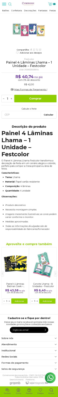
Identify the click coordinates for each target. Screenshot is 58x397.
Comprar (35, 98)
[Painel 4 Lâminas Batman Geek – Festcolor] (15, 276)
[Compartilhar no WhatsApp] (34, 50)
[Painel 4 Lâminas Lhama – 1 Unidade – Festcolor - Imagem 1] (29, 30)
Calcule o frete (29, 109)
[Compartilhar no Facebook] (31, 50)
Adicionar (19, 301)
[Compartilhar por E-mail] (40, 50)
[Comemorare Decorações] (28, 4)
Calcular (48, 114)
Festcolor (29, 59)
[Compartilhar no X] (37, 50)
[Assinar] (45, 330)
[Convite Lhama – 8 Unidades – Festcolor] (43, 276)
